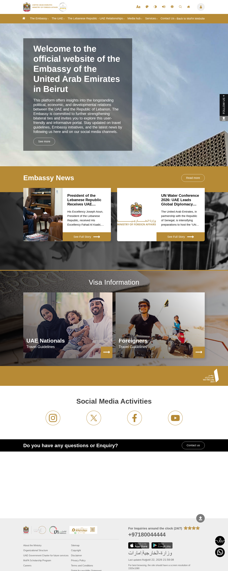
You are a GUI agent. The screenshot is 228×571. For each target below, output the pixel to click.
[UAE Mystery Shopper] (83, 530)
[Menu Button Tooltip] (201, 7)
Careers (27, 565)
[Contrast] (155, 7)
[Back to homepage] (40, 10)
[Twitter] (94, 418)
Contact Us (167, 18)
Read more (193, 177)
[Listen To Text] (163, 7)
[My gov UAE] (58, 530)
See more (44, 141)
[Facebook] (134, 418)
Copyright (76, 550)
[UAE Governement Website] (35, 530)
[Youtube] (175, 418)
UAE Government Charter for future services (46, 555)
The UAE (57, 18)
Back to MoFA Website (191, 18)
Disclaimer (76, 555)
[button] (220, 541)
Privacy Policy (78, 560)
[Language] (172, 7)
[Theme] (147, 7)
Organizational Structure (35, 550)
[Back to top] (200, 518)
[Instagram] (53, 418)
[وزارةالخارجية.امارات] (150, 553)
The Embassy (38, 18)
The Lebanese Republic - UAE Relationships (95, 18)
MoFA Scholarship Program (37, 560)
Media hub (134, 18)
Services (150, 18)
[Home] (24, 18)
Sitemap (75, 545)
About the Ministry (32, 545)
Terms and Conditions (82, 565)
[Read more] (106, 352)
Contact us (193, 445)
